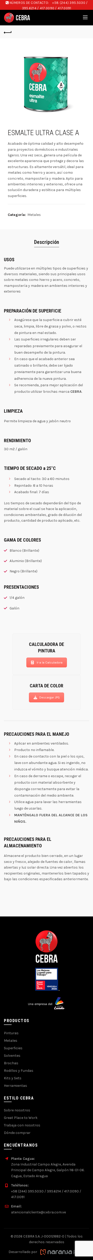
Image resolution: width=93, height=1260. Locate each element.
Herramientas (15, 1085)
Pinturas (11, 1033)
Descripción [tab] (46, 242)
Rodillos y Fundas (18, 1070)
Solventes (12, 1055)
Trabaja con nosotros (22, 1125)
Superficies (13, 1048)
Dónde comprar (17, 1133)
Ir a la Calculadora (50, 662)
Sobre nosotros (17, 1110)
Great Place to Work (20, 1118)
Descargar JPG (49, 697)
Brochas (11, 1063)
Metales (34, 215)
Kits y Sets (12, 1078)
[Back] (7, 32)
